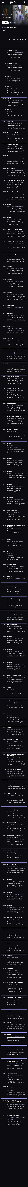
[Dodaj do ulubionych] (11, 22)
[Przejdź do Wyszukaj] (24, 2)
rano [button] (18, 39)
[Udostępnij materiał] (15, 22)
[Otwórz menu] (3, 2)
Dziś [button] (10, 39)
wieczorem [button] (23, 39)
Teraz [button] (14, 39)
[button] (26, 45)
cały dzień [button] (23, 41)
